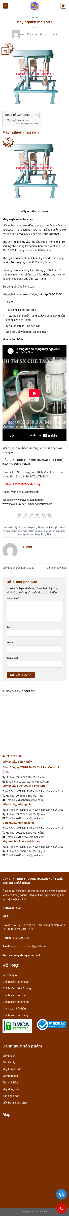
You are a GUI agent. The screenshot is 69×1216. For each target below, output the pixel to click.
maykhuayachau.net (27, 955)
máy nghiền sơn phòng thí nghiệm (34, 534)
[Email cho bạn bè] (37, 515)
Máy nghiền (9, 294)
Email (10, 642)
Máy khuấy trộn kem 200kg (18, 567)
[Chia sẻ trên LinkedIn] (49, 515)
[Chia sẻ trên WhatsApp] (19, 515)
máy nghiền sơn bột (32, 531)
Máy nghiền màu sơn (18, 120)
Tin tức (34, 18)
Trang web (13, 658)
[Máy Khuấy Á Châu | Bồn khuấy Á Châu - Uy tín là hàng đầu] (34, 6)
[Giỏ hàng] (63, 6)
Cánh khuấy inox (56, 567)
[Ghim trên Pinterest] (43, 515)
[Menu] (5, 6)
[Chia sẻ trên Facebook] (25, 515)
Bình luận (13, 598)
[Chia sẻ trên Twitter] (31, 515)
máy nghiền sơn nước (54, 531)
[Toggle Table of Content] (35, 115)
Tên (9, 627)
